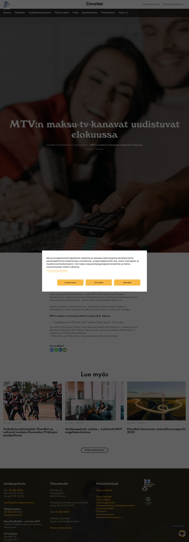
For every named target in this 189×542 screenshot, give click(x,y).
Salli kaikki (127, 282)
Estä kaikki (98, 282)
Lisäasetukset (70, 282)
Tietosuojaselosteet (57, 270)
